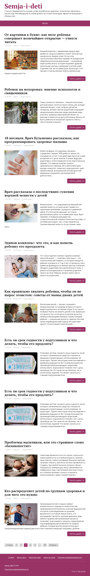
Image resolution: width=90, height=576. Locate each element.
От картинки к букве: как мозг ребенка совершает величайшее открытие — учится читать (40, 38)
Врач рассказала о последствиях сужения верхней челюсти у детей (39, 193)
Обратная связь (35, 557)
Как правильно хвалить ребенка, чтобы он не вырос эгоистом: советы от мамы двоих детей (43, 293)
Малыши (16, 347)
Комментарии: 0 (25, 46)
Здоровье (17, 199)
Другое (16, 46)
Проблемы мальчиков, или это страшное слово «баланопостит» (44, 444)
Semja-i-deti (8, 565)
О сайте (11, 557)
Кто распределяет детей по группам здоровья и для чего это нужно (44, 493)
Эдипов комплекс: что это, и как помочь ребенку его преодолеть (38, 245)
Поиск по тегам (49, 557)
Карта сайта (21, 557)
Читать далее (75, 78)
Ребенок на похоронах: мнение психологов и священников (42, 91)
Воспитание (17, 145)
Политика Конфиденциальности (70, 557)
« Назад (9, 545)
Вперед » (53, 545)
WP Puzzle (82, 571)
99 (45, 545)
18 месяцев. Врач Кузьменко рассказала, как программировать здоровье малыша (41, 140)
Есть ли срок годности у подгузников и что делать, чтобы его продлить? (40, 342)
